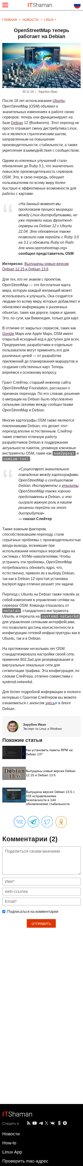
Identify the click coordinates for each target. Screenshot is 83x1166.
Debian (17, 123)
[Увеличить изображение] (41, 65)
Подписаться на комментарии (32, 912)
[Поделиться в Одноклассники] (61, 822)
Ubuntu (59, 101)
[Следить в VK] (52, 1123)
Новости (11, 1133)
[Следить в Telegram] (41, 1123)
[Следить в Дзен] (65, 1123)
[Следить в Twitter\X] (46, 1123)
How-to (9, 1142)
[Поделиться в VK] (19, 822)
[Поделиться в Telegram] (33, 822)
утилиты (70, 486)
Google (8, 334)
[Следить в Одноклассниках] (59, 1123)
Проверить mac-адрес (25, 1161)
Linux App (12, 1152)
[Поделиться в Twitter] (47, 822)
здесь (50, 703)
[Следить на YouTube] (35, 1123)
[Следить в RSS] (28, 1123)
